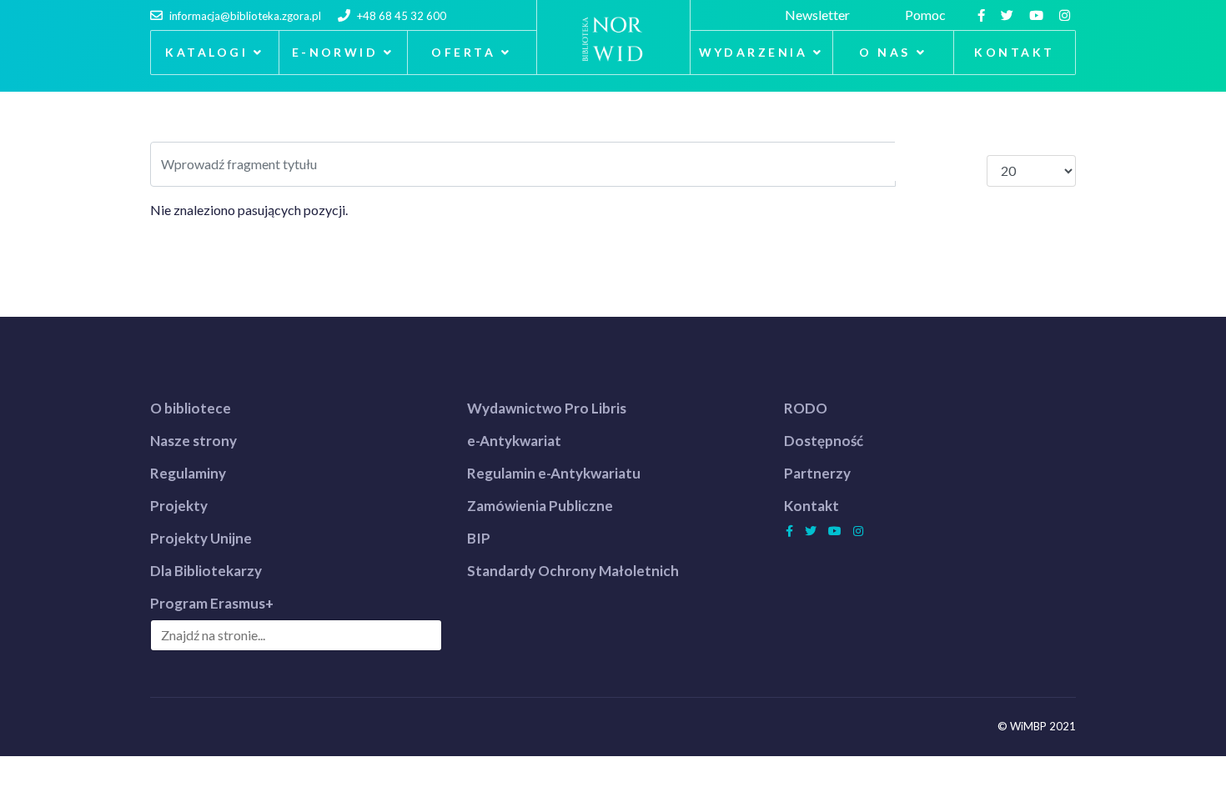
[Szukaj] (918, 161)
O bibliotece (190, 408)
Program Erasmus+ (212, 603)
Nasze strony (193, 440)
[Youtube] (1038, 15)
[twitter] (1009, 15)
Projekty (179, 505)
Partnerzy (817, 473)
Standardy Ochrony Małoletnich (573, 570)
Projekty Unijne (201, 538)
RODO (805, 408)
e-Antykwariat (514, 440)
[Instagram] (1066, 15)
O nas (884, 52)
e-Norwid (335, 52)
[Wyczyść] (964, 161)
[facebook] (983, 15)
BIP (478, 538)
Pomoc (928, 15)
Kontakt (1014, 52)
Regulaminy (188, 473)
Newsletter (820, 15)
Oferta (463, 52)
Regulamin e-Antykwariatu (554, 473)
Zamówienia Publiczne (540, 505)
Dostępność (823, 440)
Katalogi (206, 52)
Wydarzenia (753, 52)
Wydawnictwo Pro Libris (546, 408)
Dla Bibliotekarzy (206, 570)
